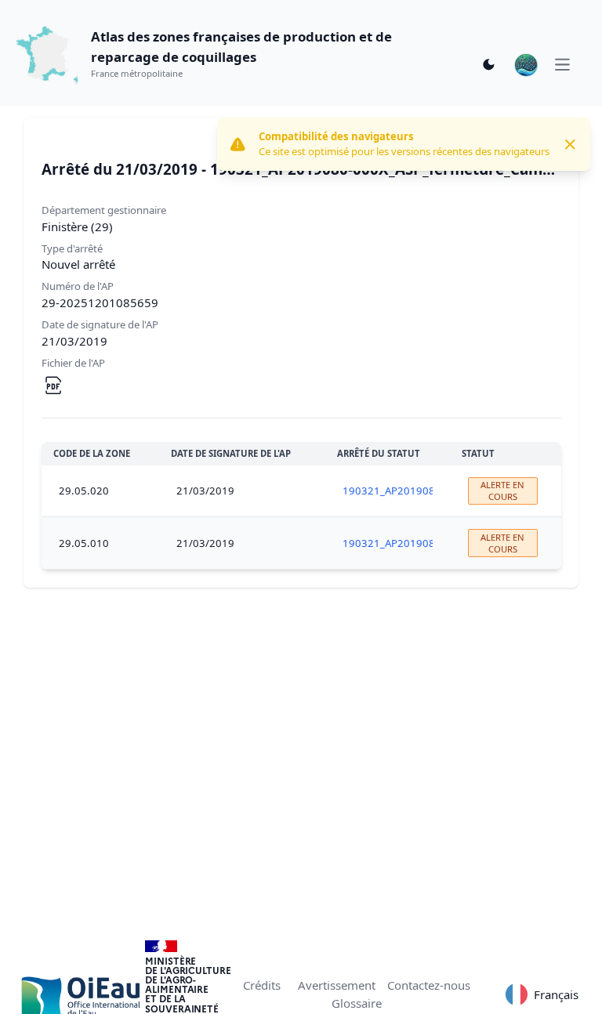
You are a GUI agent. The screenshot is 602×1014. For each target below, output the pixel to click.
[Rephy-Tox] (526, 65)
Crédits (262, 985)
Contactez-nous (428, 985)
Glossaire (357, 1003)
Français (556, 994)
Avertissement (336, 985)
